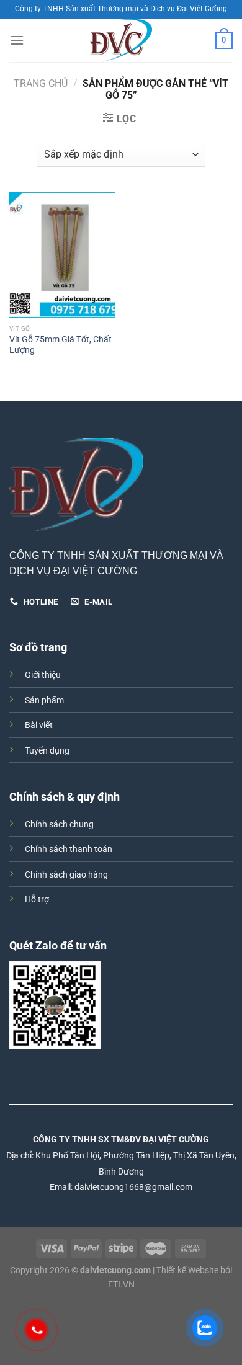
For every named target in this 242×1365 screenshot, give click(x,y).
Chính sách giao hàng (66, 874)
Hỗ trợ (37, 899)
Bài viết (39, 725)
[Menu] (16, 40)
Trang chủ (41, 83)
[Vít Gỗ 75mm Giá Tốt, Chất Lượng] (62, 255)
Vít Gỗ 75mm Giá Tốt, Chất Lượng (60, 344)
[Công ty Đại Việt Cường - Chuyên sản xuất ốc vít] (121, 40)
